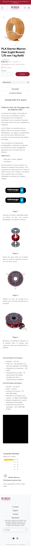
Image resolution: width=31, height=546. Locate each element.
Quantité (3, 70)
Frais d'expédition (5, 64)
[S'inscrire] (26, 530)
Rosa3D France (13, 544)
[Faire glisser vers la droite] (19, 45)
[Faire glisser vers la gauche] (12, 45)
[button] (2, 8)
